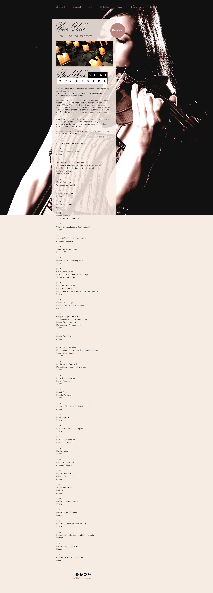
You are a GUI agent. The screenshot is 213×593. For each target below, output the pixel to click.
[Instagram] (77, 574)
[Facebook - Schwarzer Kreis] (81, 574)
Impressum (90, 578)
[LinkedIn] (89, 574)
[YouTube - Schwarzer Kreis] (85, 574)
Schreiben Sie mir (63, 131)
